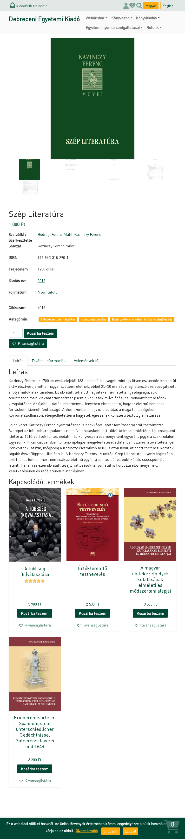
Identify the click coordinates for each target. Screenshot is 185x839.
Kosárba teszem (40, 333)
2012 (41, 280)
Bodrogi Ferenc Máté (55, 234)
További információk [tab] (49, 360)
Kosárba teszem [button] (34, 613)
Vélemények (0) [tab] (86, 360)
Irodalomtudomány (93, 319)
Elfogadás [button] (110, 831)
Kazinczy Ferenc (87, 234)
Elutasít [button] (130, 831)
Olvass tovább (87, 830)
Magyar (150, 5)
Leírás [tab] (18, 360)
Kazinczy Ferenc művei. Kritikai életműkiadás (142, 319)
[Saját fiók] (126, 5)
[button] (28, 343)
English (168, 5)
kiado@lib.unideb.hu (32, 5)
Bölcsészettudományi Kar (57, 319)
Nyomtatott (47, 291)
